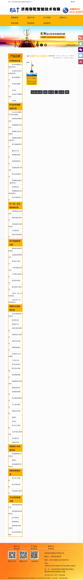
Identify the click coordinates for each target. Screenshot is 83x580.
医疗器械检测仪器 (14, 243)
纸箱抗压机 (15, 442)
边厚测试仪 (15, 187)
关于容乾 (47, 17)
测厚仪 (13, 417)
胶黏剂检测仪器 (14, 472)
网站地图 (62, 575)
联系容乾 (31, 23)
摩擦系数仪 (15, 522)
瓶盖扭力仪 (15, 324)
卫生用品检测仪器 (14, 499)
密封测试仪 (15, 320)
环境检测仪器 (14, 60)
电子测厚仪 (15, 518)
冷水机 (13, 90)
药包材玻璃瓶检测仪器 (14, 106)
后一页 (61, 92)
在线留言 (47, 23)
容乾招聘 (14, 23)
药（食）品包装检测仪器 (14, 205)
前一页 (51, 92)
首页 (57, 56)
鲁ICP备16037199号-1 (52, 575)
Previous (3, 38)
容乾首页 (14, 17)
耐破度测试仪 (15, 387)
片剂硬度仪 (15, 230)
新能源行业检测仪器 (14, 448)
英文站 (73, 2)
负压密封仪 (15, 438)
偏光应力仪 (15, 151)
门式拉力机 (15, 360)
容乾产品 (31, 17)
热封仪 (13, 421)
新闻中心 (63, 17)
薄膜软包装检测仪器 (14, 308)
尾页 (67, 92)
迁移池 (13, 101)
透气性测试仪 (15, 364)
